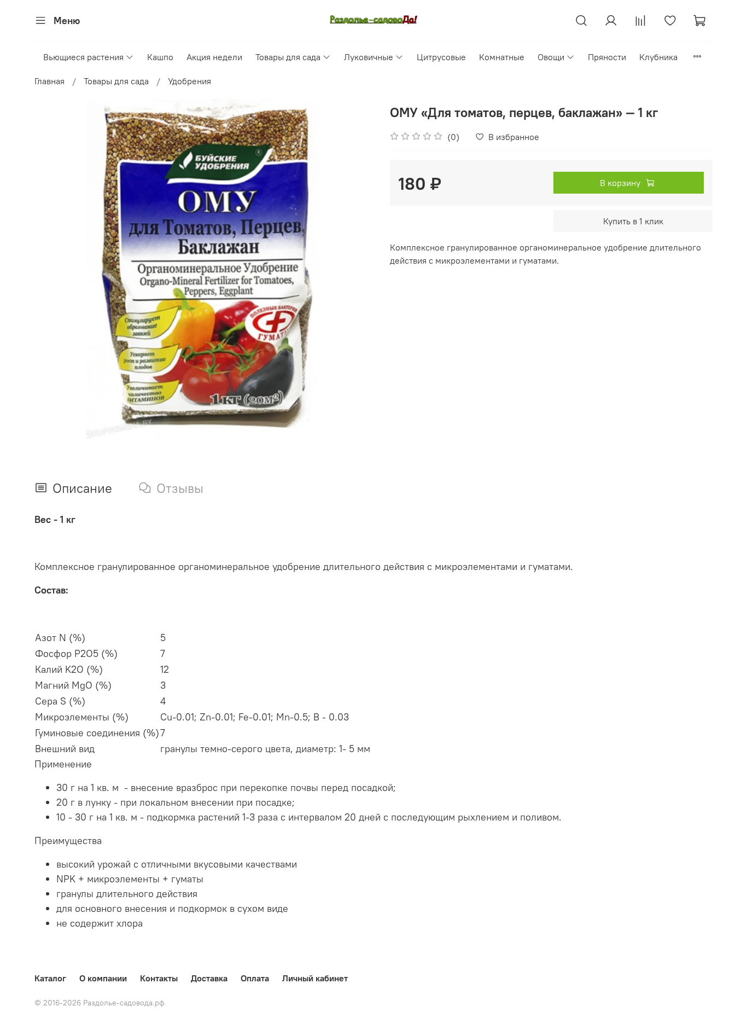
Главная (49, 80)
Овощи (551, 56)
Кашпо (160, 56)
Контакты (159, 978)
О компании (103, 978)
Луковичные (368, 56)
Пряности (607, 56)
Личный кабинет (315, 978)
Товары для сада (287, 56)
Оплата (255, 978)
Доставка (209, 978)
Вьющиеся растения (83, 56)
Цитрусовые (441, 56)
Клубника (658, 56)
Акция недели (214, 56)
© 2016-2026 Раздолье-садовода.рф (99, 1003)
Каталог (50, 978)
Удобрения (189, 80)
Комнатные (501, 56)
